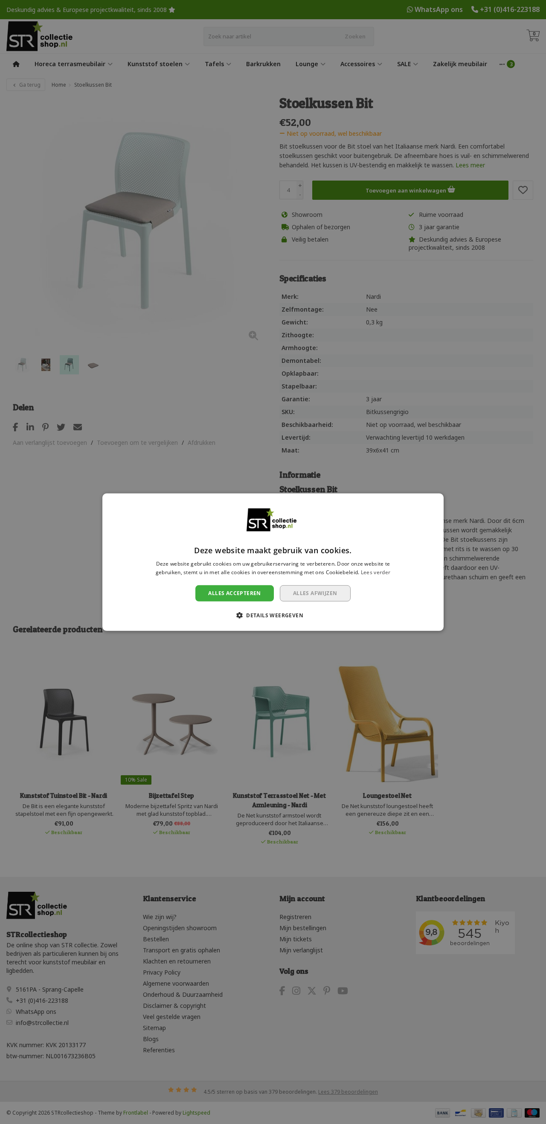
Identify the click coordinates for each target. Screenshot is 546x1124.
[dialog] (273, 562)
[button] (273, 615)
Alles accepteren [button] (234, 592)
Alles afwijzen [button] (315, 592)
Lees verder (375, 571)
